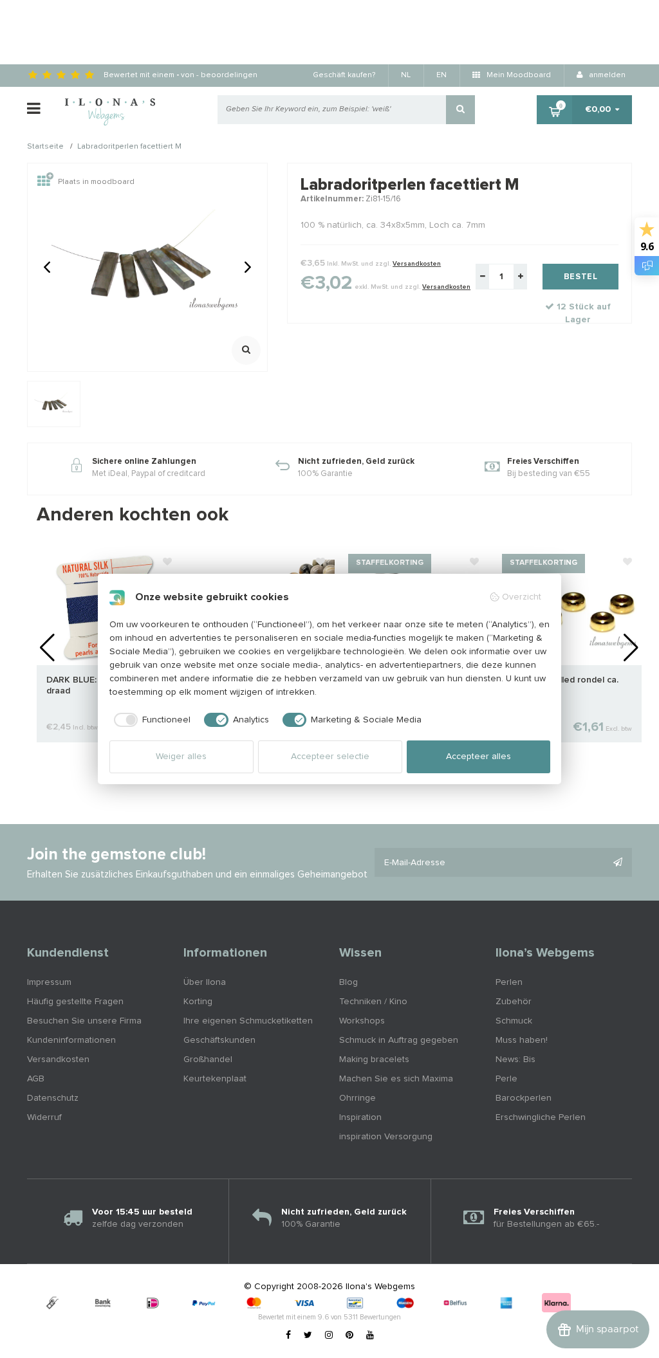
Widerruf (44, 1117)
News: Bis (515, 1059)
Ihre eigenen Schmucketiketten (248, 1020)
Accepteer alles (478, 756)
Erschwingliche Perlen (541, 1117)
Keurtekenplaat (214, 1078)
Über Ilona (204, 982)
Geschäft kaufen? (344, 75)
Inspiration (360, 1117)
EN (441, 75)
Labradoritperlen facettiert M (129, 147)
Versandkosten (417, 264)
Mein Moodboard (518, 75)
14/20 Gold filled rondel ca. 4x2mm (562, 685)
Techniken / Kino (373, 1001)
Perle (506, 1078)
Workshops (362, 1020)
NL (406, 75)
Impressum (49, 982)
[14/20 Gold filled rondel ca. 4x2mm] (569, 607)
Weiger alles (181, 756)
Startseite (45, 147)
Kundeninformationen (71, 1040)
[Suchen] (460, 109)
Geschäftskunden (219, 1040)
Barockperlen (524, 1098)
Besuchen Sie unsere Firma (84, 1020)
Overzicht (521, 596)
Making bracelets (374, 1059)
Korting (197, 1001)
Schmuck (514, 1020)
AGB (35, 1078)
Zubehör (514, 1001)
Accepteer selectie (330, 756)
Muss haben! (522, 1040)
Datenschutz (53, 1098)
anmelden (606, 75)
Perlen (509, 982)
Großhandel (207, 1059)
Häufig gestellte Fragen (75, 1001)
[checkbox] (150, 720)
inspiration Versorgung (385, 1136)
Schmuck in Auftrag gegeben (398, 1040)
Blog (348, 982)
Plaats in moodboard (96, 182)
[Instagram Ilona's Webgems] (329, 1335)
